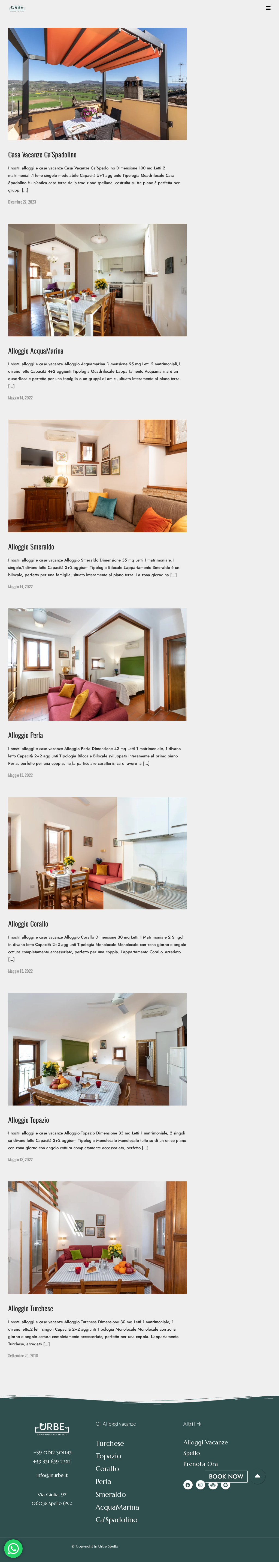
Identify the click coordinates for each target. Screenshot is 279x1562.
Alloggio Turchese (30, 1308)
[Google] (225, 1484)
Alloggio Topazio (28, 1119)
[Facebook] (188, 1484)
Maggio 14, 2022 (20, 398)
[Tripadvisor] (213, 1484)
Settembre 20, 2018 (23, 1355)
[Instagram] (200, 1484)
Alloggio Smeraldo (31, 546)
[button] (257, 1476)
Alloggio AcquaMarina (35, 350)
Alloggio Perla (25, 735)
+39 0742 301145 (52, 1452)
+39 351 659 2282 (52, 1461)
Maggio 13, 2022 (20, 775)
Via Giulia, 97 (52, 1494)
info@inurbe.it (52, 1475)
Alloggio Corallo (28, 923)
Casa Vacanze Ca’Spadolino (42, 154)
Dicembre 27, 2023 (22, 202)
